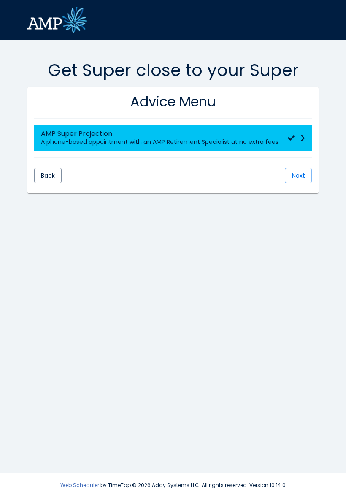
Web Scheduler (79, 485)
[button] (173, 138)
